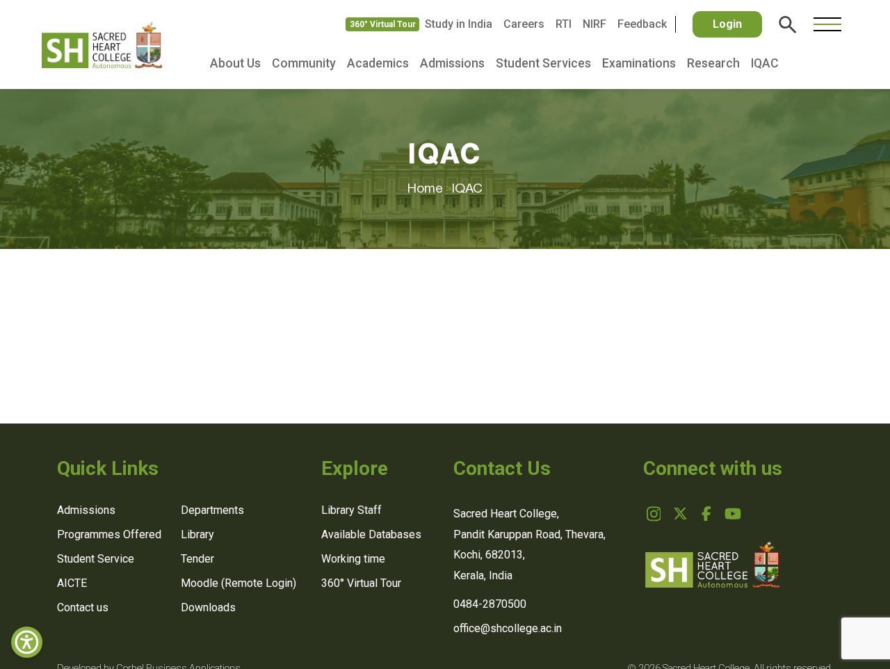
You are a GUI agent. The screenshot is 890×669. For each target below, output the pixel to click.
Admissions (452, 63)
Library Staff (351, 510)
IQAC (765, 63)
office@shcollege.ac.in (507, 628)
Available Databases (371, 534)
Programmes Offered (109, 534)
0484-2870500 (489, 604)
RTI (564, 24)
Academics (378, 63)
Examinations (639, 63)
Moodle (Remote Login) (238, 583)
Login (727, 24)
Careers (523, 24)
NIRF (594, 24)
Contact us (82, 607)
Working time (353, 558)
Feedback (642, 24)
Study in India (458, 24)
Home (429, 188)
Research (713, 63)
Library (197, 534)
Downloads (208, 607)
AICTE (72, 583)
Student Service (95, 558)
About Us (235, 63)
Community (304, 63)
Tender (197, 558)
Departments (212, 510)
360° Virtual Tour (383, 24)
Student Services (543, 63)
